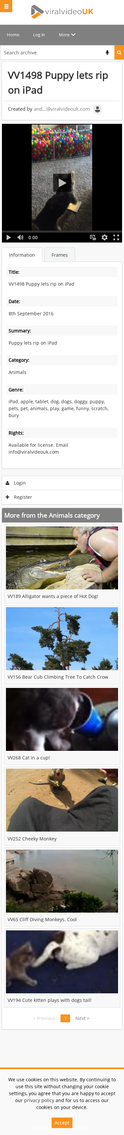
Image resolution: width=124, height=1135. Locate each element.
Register (22, 497)
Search (119, 52)
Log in (39, 35)
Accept (62, 1123)
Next (82, 1018)
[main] (62, 546)
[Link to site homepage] (62, 12)
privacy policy (39, 1100)
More (64, 35)
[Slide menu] (6, 6)
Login (19, 483)
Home (13, 35)
